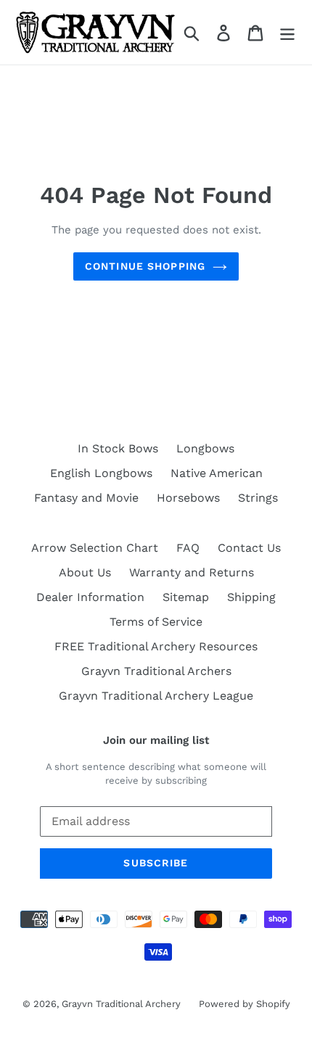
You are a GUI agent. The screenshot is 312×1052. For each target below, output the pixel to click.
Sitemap (186, 597)
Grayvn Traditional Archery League (156, 696)
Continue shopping (145, 266)
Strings (258, 498)
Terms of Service (156, 622)
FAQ (188, 548)
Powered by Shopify (244, 1003)
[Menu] (287, 32)
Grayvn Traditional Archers (156, 671)
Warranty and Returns (191, 572)
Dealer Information (90, 597)
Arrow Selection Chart (94, 548)
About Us (85, 572)
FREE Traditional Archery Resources (156, 646)
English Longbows (101, 473)
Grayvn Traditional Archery (121, 1003)
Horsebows (188, 498)
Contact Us (249, 548)
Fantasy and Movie (86, 498)
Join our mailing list (156, 740)
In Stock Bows (118, 448)
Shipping (251, 597)
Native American (217, 473)
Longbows (205, 448)
